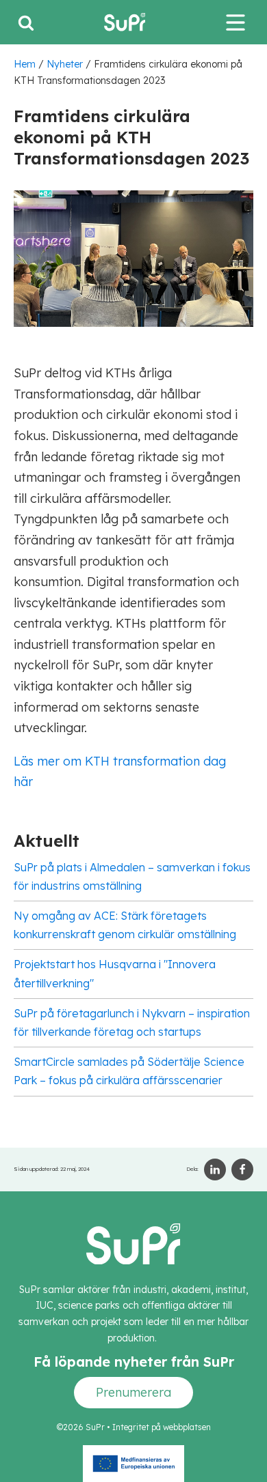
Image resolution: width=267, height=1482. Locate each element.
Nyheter (65, 64)
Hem (25, 64)
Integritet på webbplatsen (161, 1427)
